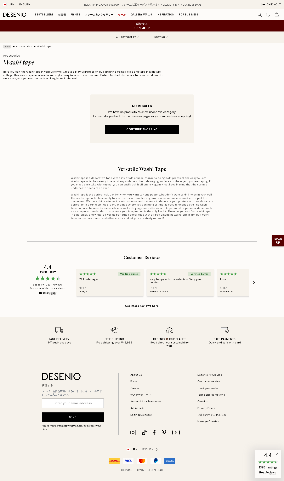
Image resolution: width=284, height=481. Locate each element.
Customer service (208, 381)
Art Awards (137, 408)
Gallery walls (141, 14)
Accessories (24, 46)
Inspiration (165, 14)
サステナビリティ (140, 394)
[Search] (259, 14)
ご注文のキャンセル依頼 (211, 414)
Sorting (159, 37)
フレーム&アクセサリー (99, 14)
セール (122, 14)
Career (134, 388)
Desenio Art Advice (209, 374)
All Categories (126, 37)
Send (73, 417)
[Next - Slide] (254, 282)
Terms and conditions (211, 394)
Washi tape (44, 46)
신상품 (62, 14)
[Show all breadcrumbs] (7, 46)
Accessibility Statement (145, 401)
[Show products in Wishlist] (268, 14)
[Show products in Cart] (276, 14)
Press (134, 381)
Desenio (153, 470)
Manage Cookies (208, 421)
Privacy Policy (67, 425)
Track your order (208, 388)
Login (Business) (141, 414)
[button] (268, 464)
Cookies (202, 401)
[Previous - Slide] (72, 282)
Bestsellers (44, 14)
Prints (75, 14)
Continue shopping (142, 129)
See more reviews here (142, 306)
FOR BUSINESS (189, 14)
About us (136, 374)
